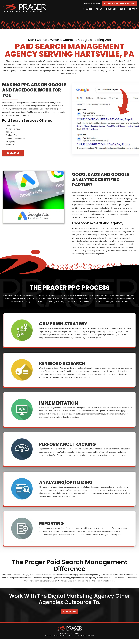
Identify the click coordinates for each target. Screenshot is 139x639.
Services (87, 9)
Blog (122, 9)
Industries (111, 9)
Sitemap (83, 635)
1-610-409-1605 (92, 3)
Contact (132, 9)
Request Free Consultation (119, 3)
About (99, 9)
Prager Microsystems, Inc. (58, 635)
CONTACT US (13, 153)
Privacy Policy (71, 635)
